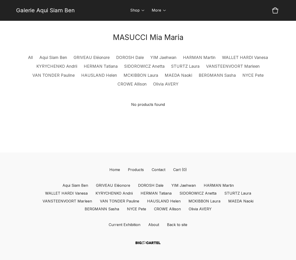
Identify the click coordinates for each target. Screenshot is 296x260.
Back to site (177, 224)
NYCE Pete (253, 75)
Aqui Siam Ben (53, 57)
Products (136, 169)
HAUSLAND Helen (99, 75)
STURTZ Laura (185, 66)
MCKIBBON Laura (140, 75)
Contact (158, 169)
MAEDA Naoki (178, 75)
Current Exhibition (124, 224)
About (153, 224)
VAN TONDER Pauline (53, 75)
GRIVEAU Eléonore (92, 57)
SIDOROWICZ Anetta (144, 66)
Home (114, 169)
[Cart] (275, 10)
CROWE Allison (132, 84)
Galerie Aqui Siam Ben (45, 10)
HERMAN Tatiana (101, 66)
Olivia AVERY (166, 84)
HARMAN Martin (199, 57)
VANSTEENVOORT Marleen (233, 66)
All (30, 57)
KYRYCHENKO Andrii (56, 66)
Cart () (180, 169)
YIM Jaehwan (163, 57)
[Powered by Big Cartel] (148, 242)
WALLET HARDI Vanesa (245, 57)
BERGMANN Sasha (217, 75)
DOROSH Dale (130, 57)
